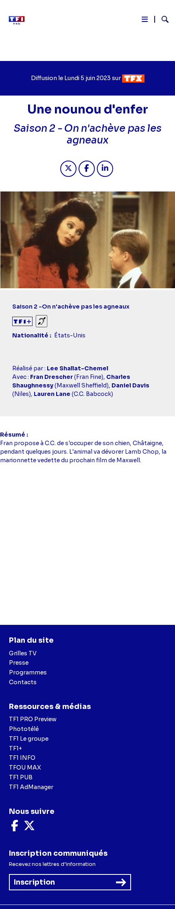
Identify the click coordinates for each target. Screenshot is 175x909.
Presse (18, 662)
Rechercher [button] (161, 19)
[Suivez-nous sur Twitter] (29, 827)
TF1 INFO (22, 757)
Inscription (34, 882)
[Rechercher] (161, 20)
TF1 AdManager (31, 787)
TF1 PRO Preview (33, 719)
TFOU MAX (25, 767)
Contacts (23, 682)
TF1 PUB (21, 777)
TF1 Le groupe (28, 738)
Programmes (28, 672)
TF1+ (15, 748)
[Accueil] (19, 20)
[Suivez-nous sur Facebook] (14, 827)
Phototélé (24, 729)
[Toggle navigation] (145, 21)
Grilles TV (23, 653)
